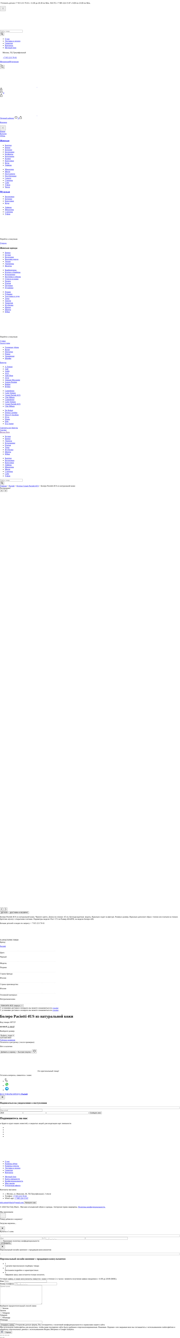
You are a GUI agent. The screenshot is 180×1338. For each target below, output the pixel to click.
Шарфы (8, 358)
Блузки (8, 255)
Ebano (7, 419)
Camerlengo (9, 391)
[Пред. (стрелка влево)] (1, 1337)
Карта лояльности (12, 1179)
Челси (7, 187)
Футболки (9, 305)
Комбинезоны (11, 270)
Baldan (7, 384)
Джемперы (9, 264)
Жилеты (8, 266)
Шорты (8, 309)
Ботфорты (9, 154)
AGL (7, 373)
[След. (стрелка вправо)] (3, 1337)
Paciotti (3, 946)
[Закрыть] (2, 1097)
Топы (7, 298)
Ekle (6, 421)
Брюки (8, 253)
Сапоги (8, 178)
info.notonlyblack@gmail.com (12, 1202)
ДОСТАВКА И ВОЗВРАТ (19, 912)
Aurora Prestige (11, 382)
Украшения (9, 356)
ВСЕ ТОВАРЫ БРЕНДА (14, 1094)
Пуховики (9, 288)
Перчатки (9, 352)
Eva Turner (9, 424)
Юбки (7, 312)
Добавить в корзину (8, 1052)
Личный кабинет (7, 118)
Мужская (5, 191)
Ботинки (8, 150)
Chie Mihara (10, 397)
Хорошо (8, 1332)
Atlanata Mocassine (12, 380)
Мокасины (9, 169)
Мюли (7, 172)
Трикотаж (9, 303)
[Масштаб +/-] (1, 1335)
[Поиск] (2, 34)
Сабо (7, 183)
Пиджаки (9, 285)
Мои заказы (10, 1183)
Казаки (8, 158)
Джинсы (8, 441)
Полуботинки (10, 176)
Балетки (8, 145)
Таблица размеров (7, 1040)
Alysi (7, 378)
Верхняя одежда (11, 259)
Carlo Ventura (10, 393)
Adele (7, 371)
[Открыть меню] (1, 64)
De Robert (9, 410)
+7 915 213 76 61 (10, 57)
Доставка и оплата (12, 41)
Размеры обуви (11, 1164)
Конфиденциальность (14, 1181)
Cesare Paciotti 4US (12, 395)
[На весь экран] (3, 1335)
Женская (4, 140)
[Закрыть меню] (3, 127)
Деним (8, 261)
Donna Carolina (11, 413)
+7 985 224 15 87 (21, 1198)
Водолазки (9, 257)
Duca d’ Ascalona (12, 415)
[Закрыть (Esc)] (8, 1335)
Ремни (7, 354)
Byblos (7, 387)
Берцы (7, 147)
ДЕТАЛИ (4, 912)
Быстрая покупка (24, 1052)
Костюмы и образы (13, 277)
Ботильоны (9, 156)
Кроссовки (9, 161)
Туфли (7, 185)
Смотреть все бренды (9, 428)
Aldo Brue (9, 375)
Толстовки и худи (12, 296)
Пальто (8, 281)
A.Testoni (8, 367)
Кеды (7, 163)
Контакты (9, 45)
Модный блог (10, 48)
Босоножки (9, 152)
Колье (7, 349)
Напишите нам (30, 1203)
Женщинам (4, 62)
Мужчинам (14, 62)
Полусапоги (10, 174)
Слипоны (9, 180)
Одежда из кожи (11, 279)
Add (6, 369)
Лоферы (8, 165)
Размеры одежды (12, 1166)
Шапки (8, 307)
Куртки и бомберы (12, 272)
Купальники (10, 274)
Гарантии (9, 43)
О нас (7, 39)
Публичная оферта (12, 1185)
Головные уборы (12, 347)
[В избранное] (34, 1051)
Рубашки (8, 294)
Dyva (7, 417)
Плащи (8, 292)
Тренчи (8, 301)
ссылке (55, 1008)
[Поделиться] (6, 1335)
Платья (8, 283)
